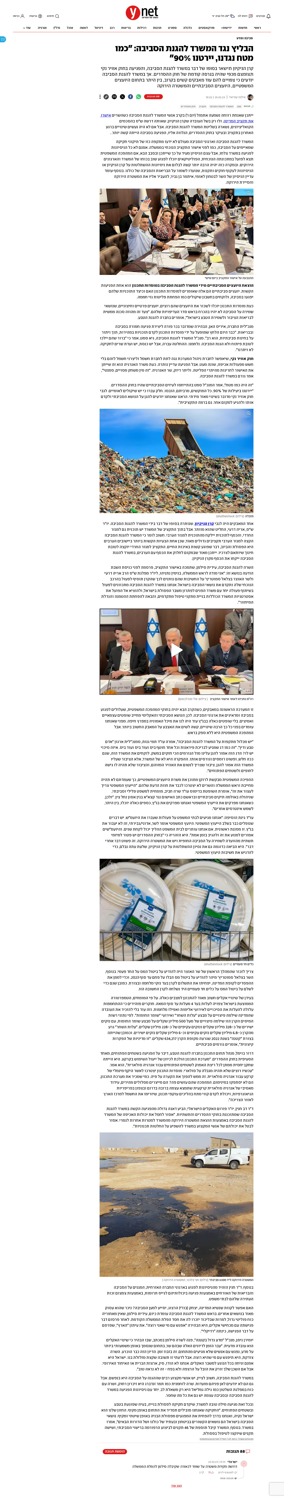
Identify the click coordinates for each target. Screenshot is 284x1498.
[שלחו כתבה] (114, 96)
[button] (213, 16)
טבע (239, 106)
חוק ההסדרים (188, 106)
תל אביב (219, 16)
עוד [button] (28, 28)
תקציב (202, 106)
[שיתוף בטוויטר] (122, 96)
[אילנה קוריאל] (249, 97)
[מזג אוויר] (232, 17)
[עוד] (100, 96)
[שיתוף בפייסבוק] (130, 96)
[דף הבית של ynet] (142, 20)
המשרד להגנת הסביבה (221, 106)
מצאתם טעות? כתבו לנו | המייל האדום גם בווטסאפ (226, 1439)
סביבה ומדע (245, 38)
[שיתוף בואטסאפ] (138, 96)
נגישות (33, 16)
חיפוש (50, 16)
